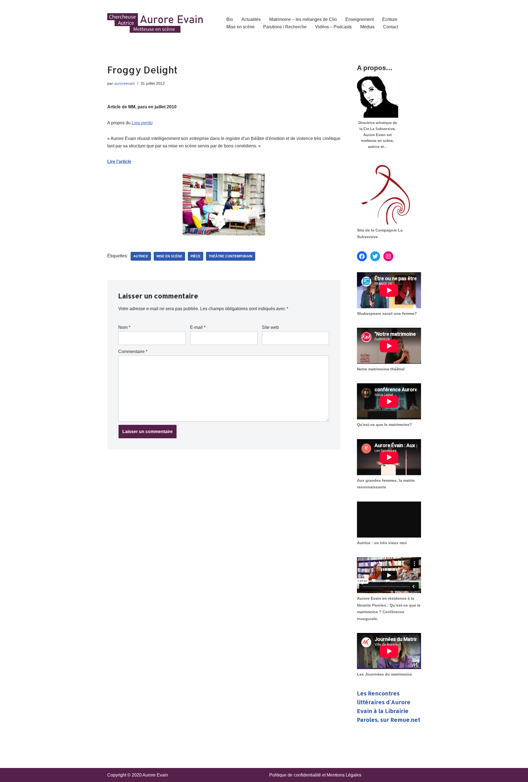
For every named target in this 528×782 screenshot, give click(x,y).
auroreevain (124, 83)
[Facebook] (362, 256)
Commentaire (132, 351)
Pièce (195, 256)
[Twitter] (375, 256)
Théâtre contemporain (230, 256)
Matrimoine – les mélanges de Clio (303, 19)
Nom (124, 327)
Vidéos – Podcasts (333, 26)
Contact (390, 26)
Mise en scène (240, 26)
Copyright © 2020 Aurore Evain (137, 775)
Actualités (251, 19)
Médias (367, 26)
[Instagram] (388, 256)
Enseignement (359, 19)
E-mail (197, 327)
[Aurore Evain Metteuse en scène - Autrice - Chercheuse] (155, 23)
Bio (229, 19)
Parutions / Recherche (285, 26)
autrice (140, 256)
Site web (270, 327)
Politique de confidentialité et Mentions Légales (315, 775)
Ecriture (389, 19)
